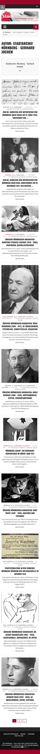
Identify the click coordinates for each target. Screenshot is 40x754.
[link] (2, 7)
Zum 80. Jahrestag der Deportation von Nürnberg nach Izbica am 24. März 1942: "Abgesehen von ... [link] (20, 115)
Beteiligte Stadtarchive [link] (11, 734)
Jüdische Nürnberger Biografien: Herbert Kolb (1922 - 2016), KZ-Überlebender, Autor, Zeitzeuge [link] (20, 697)
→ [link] (24, 721)
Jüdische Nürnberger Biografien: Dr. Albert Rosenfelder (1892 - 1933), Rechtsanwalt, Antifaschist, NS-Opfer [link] (20, 634)
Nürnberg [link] (6, 107)
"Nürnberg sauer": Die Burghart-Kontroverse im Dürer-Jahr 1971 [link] (20, 452)
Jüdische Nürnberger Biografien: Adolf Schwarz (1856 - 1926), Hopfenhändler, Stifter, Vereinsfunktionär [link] (20, 395)
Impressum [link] (31, 734)
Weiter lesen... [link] (20, 131)
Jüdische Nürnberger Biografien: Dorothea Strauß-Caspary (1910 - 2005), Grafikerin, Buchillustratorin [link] (20, 242)
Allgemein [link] (30, 316)
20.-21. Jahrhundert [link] (16, 107)
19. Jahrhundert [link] (17, 385)
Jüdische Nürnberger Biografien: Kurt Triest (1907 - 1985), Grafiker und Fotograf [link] (20, 513)
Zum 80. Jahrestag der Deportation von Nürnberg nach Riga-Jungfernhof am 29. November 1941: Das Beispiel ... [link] (20, 183)
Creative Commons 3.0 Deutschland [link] (25, 746)
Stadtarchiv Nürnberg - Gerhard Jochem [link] (20, 65)
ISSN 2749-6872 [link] (19, 736)
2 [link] (19, 721)
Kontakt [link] (23, 734)
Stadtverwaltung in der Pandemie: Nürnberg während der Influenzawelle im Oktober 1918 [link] (20, 571)
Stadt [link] (4, 316)
